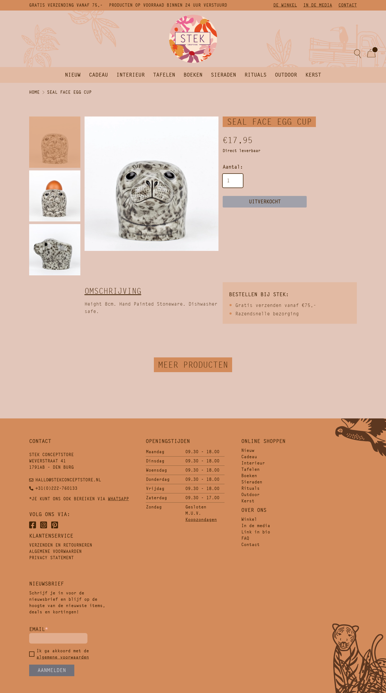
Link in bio (255, 532)
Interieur (130, 75)
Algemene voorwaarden (55, 551)
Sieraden (223, 75)
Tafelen (164, 75)
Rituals (255, 75)
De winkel (285, 5)
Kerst (313, 75)
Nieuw (73, 75)
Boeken (193, 75)
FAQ (245, 538)
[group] (152, 184)
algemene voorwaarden (62, 657)
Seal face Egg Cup (69, 92)
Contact (347, 5)
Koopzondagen (201, 519)
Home (34, 92)
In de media (317, 5)
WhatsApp (118, 499)
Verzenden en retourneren (60, 545)
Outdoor (286, 75)
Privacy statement (51, 557)
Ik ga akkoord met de (62, 654)
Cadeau (98, 75)
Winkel (249, 519)
